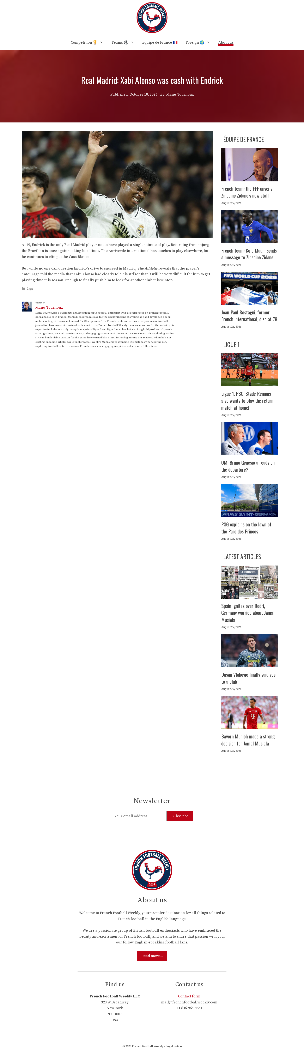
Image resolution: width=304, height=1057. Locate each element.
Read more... (152, 956)
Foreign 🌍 (195, 42)
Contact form (189, 996)
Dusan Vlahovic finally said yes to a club (248, 678)
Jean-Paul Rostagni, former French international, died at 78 (249, 315)
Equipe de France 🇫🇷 (159, 42)
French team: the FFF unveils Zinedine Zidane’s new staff (246, 192)
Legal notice (174, 1046)
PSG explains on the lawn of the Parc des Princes (246, 527)
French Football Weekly (148, 1046)
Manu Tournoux (49, 307)
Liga (30, 289)
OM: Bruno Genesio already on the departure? (248, 466)
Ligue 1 (231, 344)
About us (225, 42)
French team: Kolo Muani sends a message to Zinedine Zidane (249, 254)
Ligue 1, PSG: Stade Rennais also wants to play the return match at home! (247, 400)
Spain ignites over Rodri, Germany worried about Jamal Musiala (247, 612)
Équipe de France (243, 139)
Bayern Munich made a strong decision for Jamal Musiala (248, 739)
